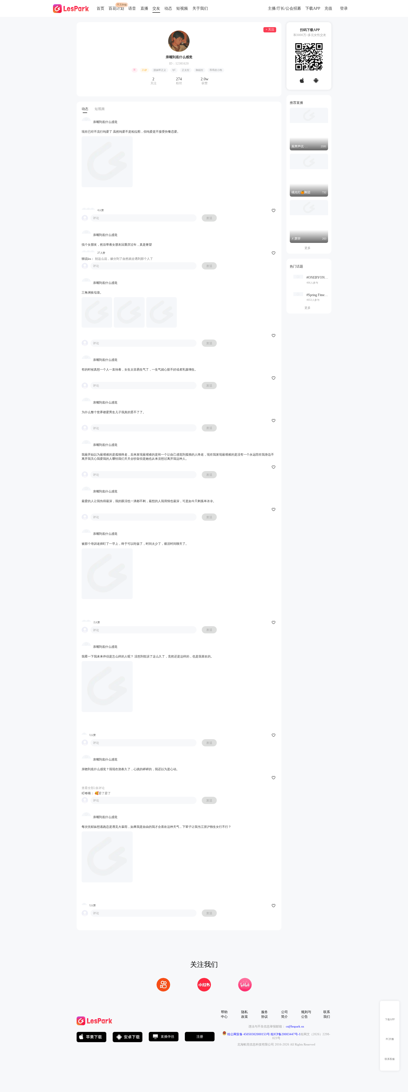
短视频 (182, 8)
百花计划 (116, 8)
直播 (144, 8)
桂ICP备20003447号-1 (285, 1034)
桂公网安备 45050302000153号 (248, 1034)
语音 (132, 8)
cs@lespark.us (295, 1026)
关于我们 (200, 8)
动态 (168, 8)
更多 (308, 248)
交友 (156, 8)
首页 (100, 8)
